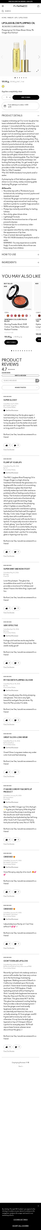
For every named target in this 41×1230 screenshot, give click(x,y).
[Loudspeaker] (22, 315)
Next (21, 1066)
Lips (16, 17)
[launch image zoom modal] (37, 71)
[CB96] (8, 315)
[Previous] (5, 316)
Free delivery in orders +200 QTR (20, 1)
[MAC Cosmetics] (20, 6)
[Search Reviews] (37, 381)
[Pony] (11, 315)
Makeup (10, 17)
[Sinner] (19, 315)
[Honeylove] (26, 315)
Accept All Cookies (20, 1226)
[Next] (30, 316)
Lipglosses (23, 17)
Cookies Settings (20, 1219)
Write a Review (20, 375)
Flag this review (8, 449)
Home (4, 17)
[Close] (38, 1206)
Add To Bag (25, 97)
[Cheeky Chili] (15, 315)
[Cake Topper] (39, 315)
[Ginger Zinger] (3, 86)
